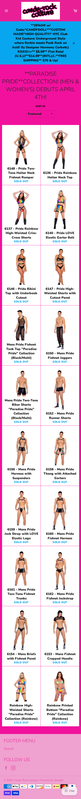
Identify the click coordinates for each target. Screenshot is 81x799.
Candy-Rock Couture (26, 780)
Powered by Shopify (51, 780)
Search (9, 749)
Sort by (41, 106)
